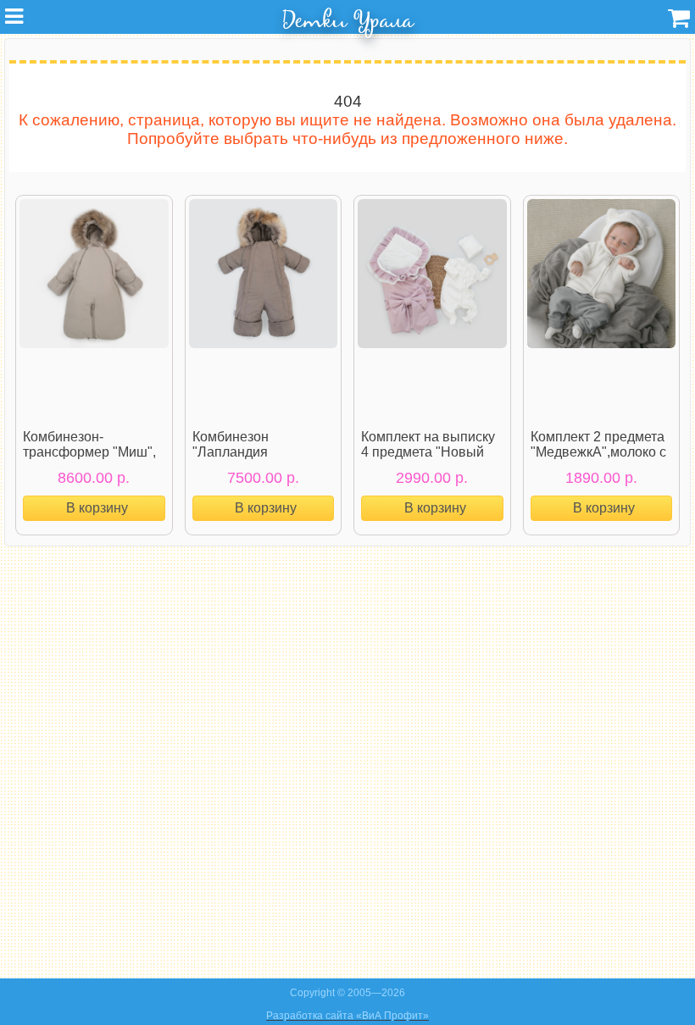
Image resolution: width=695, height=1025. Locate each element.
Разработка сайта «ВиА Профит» (347, 1016)
